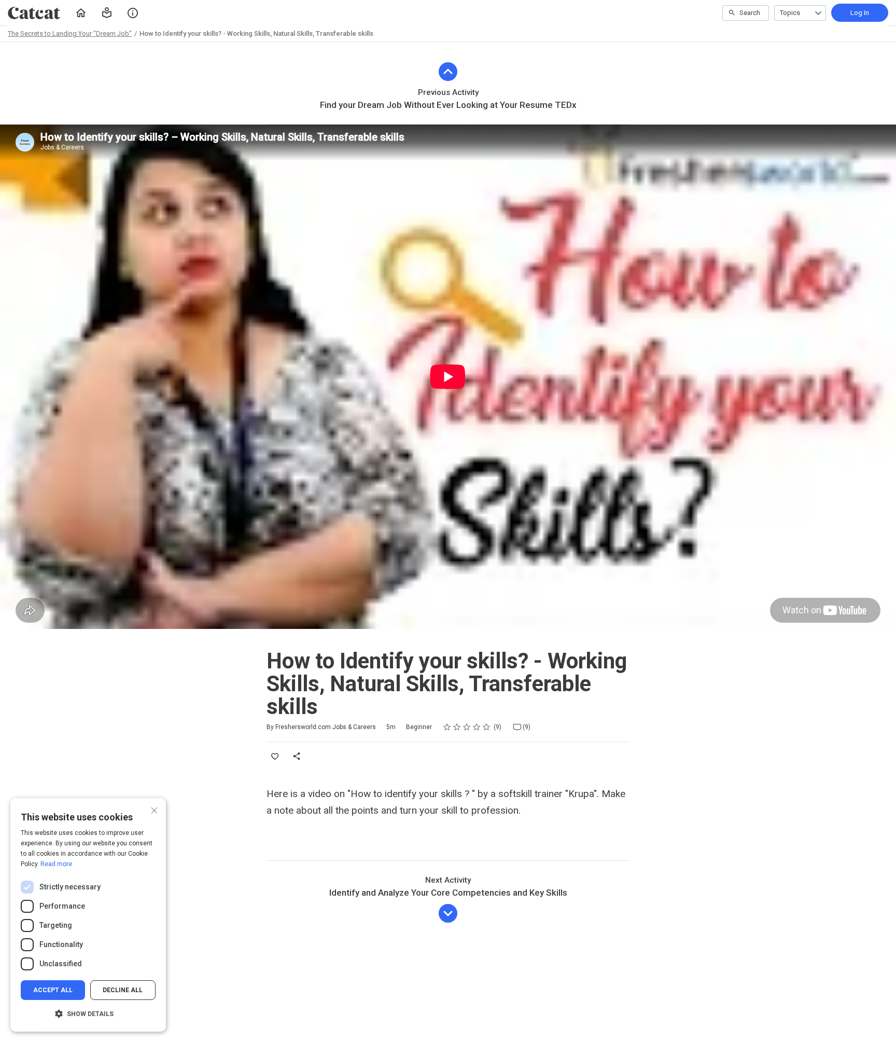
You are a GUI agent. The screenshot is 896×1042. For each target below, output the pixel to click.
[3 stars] (467, 727)
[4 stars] (477, 727)
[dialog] (88, 915)
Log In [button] (859, 13)
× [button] (154, 809)
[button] (107, 13)
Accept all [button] (53, 990)
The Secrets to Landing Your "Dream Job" (70, 33)
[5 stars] (487, 727)
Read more (56, 864)
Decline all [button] (123, 990)
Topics (790, 13)
